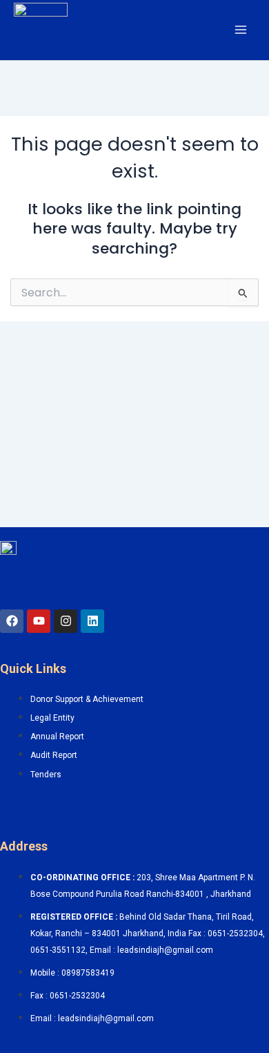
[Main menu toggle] (240, 29)
